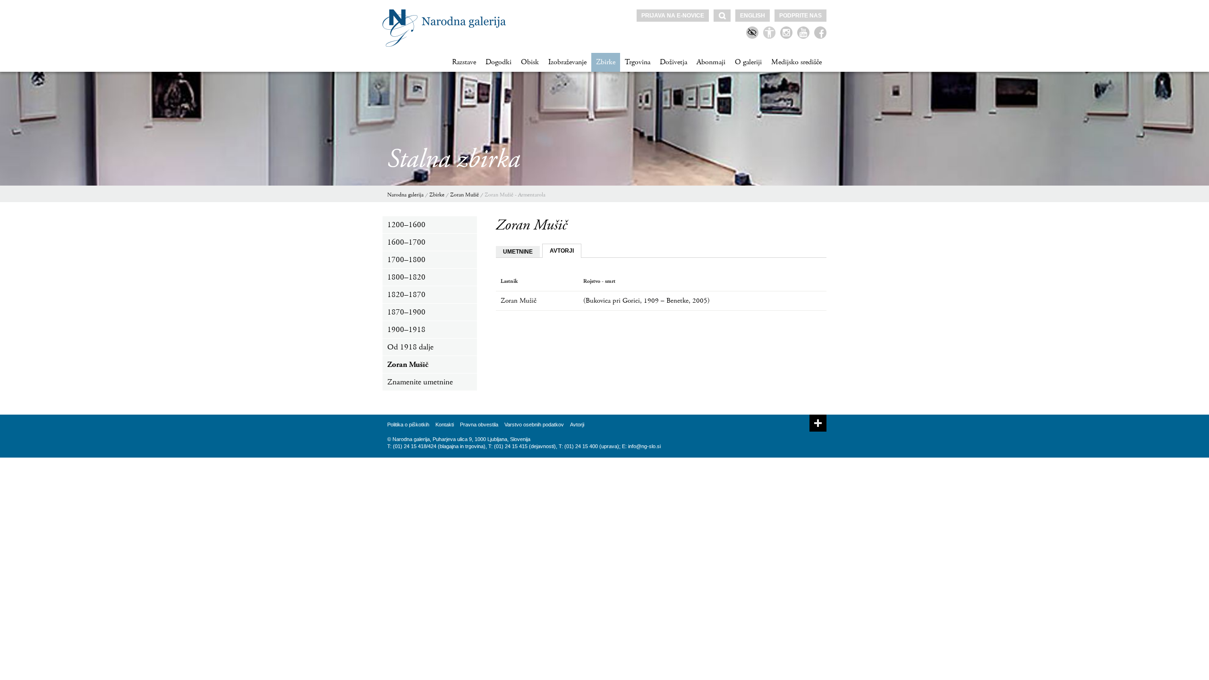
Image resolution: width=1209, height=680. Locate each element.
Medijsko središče (796, 62)
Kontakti (444, 424)
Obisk (530, 62)
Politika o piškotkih (408, 424)
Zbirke (605, 62)
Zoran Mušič (464, 194)
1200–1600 (406, 225)
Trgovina (637, 62)
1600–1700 (406, 242)
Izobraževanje (567, 62)
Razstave (464, 62)
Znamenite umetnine (420, 382)
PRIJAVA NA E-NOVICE (672, 15)
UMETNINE (518, 251)
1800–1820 (406, 277)
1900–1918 (406, 329)
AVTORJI (562, 250)
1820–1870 (406, 294)
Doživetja (673, 62)
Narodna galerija (405, 194)
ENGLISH (752, 15)
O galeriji (748, 62)
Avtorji (577, 424)
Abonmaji (711, 62)
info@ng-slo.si (644, 446)
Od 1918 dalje (410, 347)
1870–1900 (406, 312)
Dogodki (498, 62)
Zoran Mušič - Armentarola (515, 194)
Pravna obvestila (479, 424)
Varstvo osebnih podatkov (534, 424)
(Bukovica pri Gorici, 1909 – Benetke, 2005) (646, 300)
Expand (817, 423)
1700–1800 (406, 260)
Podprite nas (800, 15)
